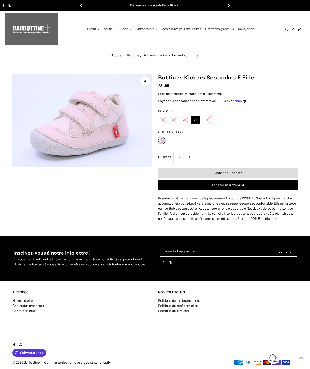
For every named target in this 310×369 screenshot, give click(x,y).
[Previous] (81, 5)
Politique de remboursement (179, 301)
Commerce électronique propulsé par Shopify (77, 362)
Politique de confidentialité (178, 306)
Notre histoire (22, 301)
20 (174, 120)
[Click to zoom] (145, 81)
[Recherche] (286, 29)
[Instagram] (9, 5)
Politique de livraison (173, 311)
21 (184, 120)
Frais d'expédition (171, 94)
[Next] (229, 5)
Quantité (164, 157)
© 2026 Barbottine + (27, 362)
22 (195, 120)
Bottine (133, 55)
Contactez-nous (24, 311)
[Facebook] (3, 5)
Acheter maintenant (227, 185)
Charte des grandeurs (28, 306)
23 (206, 120)
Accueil (117, 55)
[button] (273, 359)
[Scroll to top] (301, 358)
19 (162, 120)
